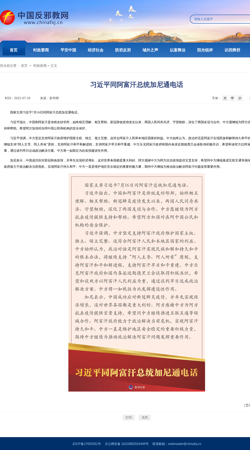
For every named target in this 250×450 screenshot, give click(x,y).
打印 (129, 417)
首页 (14, 50)
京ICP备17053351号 (86, 444)
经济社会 (96, 50)
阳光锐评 (205, 50)
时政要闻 (41, 50)
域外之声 (150, 50)
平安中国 (68, 50)
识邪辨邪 (232, 50)
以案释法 (178, 50)
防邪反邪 (123, 50)
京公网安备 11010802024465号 (127, 444)
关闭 (145, 417)
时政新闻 (40, 66)
